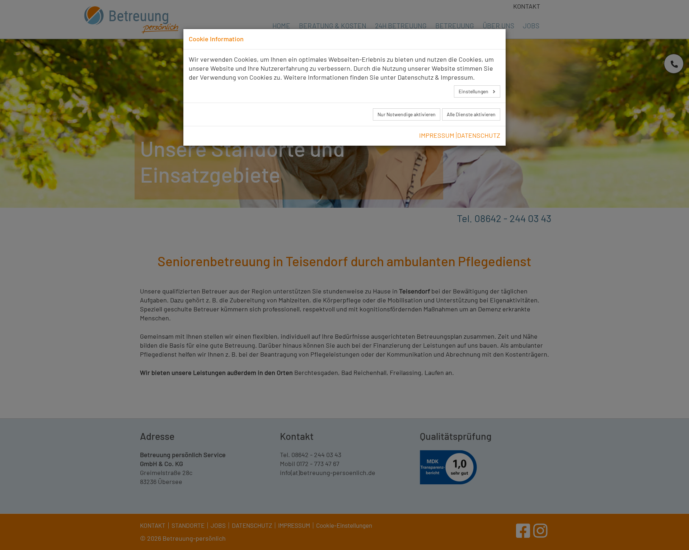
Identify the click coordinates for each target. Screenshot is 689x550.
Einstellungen (474, 91)
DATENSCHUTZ (478, 135)
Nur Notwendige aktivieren (407, 114)
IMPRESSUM (436, 135)
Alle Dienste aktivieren (471, 114)
